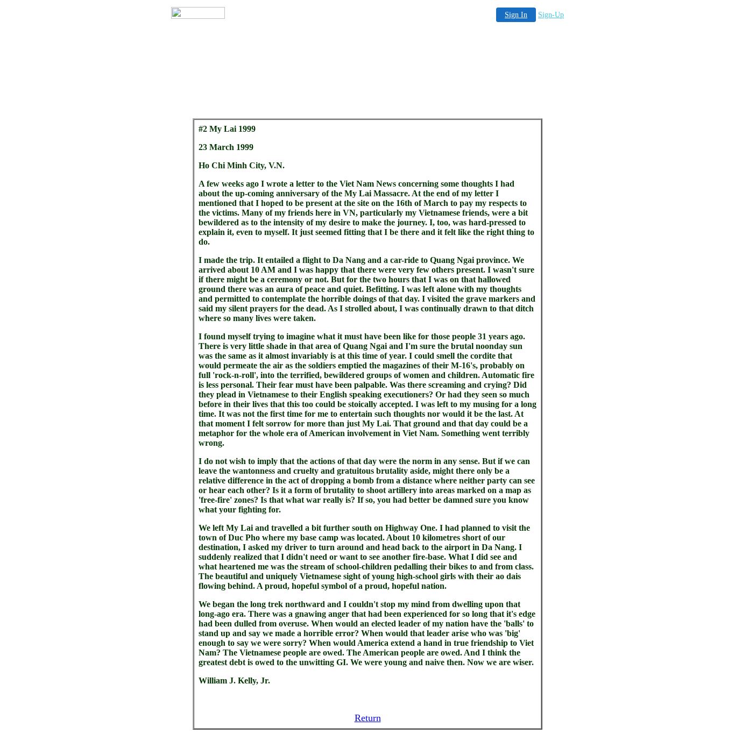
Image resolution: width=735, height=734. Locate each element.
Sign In (516, 15)
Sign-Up (551, 15)
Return (368, 717)
